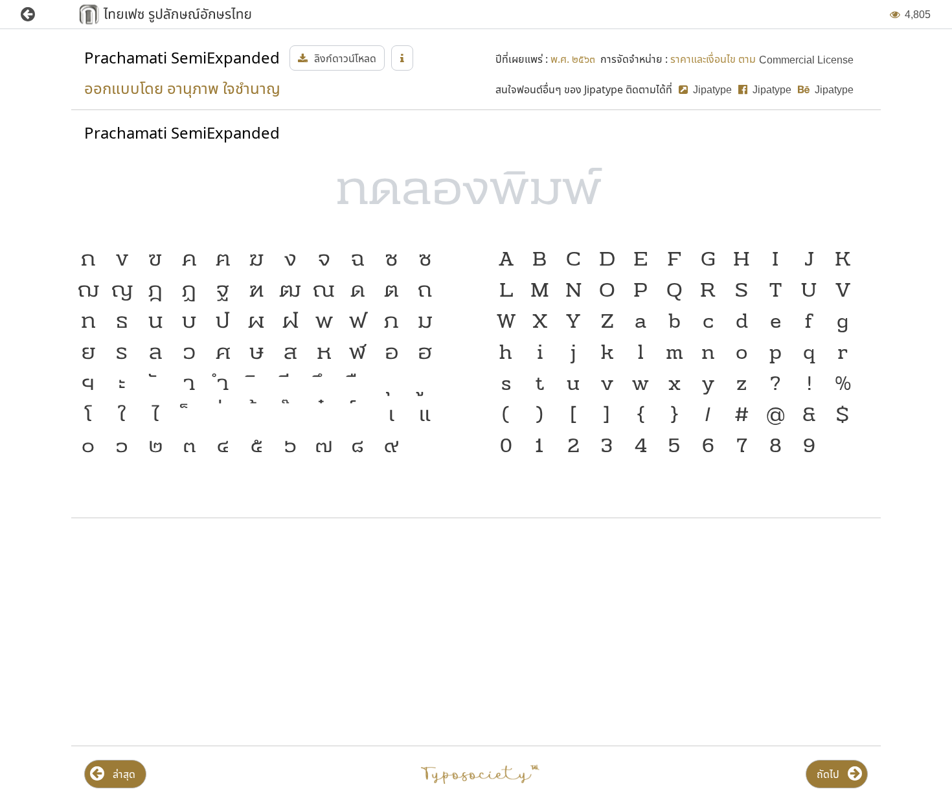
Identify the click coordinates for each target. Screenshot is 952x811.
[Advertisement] (202, 632)
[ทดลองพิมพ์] (476, 193)
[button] (37, 14)
